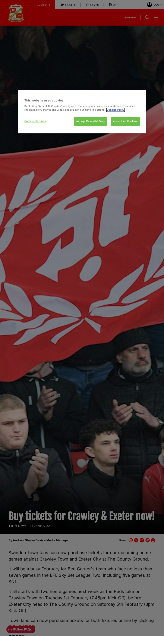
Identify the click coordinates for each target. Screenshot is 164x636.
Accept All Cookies (125, 121)
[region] (82, 111)
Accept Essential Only (90, 121)
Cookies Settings (35, 121)
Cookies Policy (115, 109)
